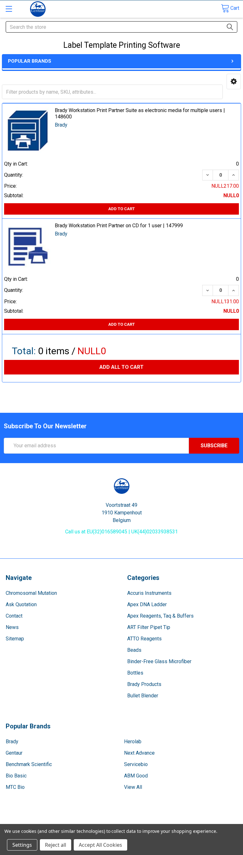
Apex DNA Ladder (147, 604)
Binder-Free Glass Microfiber (159, 661)
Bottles (135, 673)
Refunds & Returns (151, 821)
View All (133, 787)
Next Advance (139, 753)
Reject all (55, 844)
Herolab (132, 742)
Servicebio (136, 764)
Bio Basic (16, 776)
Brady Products (144, 684)
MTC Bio (15, 787)
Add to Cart (121, 208)
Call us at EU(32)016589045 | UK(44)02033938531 (121, 532)
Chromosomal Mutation (31, 593)
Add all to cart (121, 367)
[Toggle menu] (8, 8)
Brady (12, 742)
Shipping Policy (92, 821)
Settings (22, 844)
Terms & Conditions (33, 821)
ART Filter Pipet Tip (148, 627)
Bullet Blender (142, 696)
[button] (234, 81)
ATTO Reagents (144, 639)
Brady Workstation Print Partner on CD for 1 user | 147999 (119, 226)
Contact (14, 616)
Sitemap (15, 639)
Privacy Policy (210, 821)
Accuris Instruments (149, 593)
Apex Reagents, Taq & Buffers (160, 616)
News (12, 627)
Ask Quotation (21, 604)
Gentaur (14, 753)
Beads (134, 650)
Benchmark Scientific (29, 764)
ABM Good (136, 776)
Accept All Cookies (100, 844)
